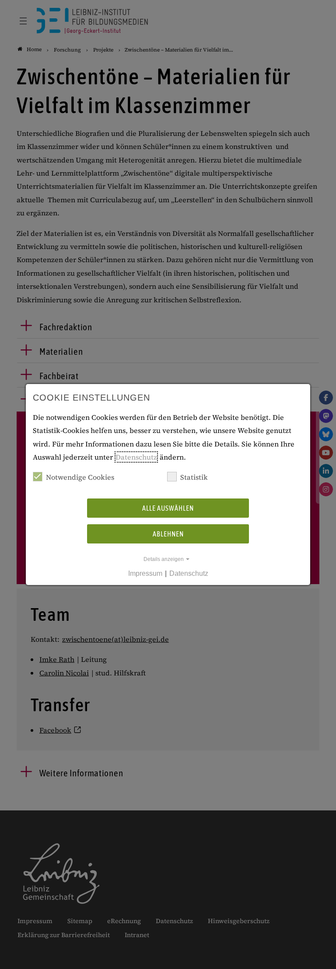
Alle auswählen (168, 508)
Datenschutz (136, 457)
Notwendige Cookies (80, 477)
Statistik (194, 477)
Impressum (145, 573)
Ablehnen (168, 534)
